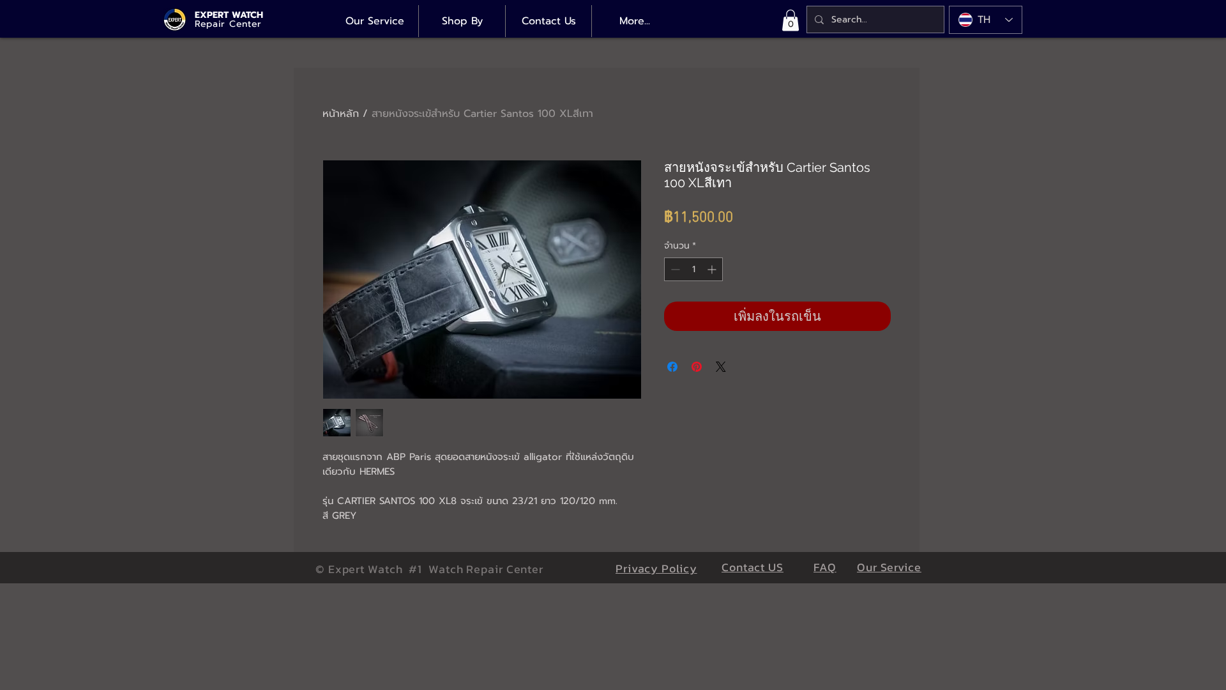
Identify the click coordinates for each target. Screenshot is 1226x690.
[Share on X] (721, 366)
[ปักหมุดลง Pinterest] (696, 366)
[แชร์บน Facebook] (672, 366)
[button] (790, 20)
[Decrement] (674, 269)
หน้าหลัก (340, 113)
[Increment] (713, 269)
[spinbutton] (693, 269)
